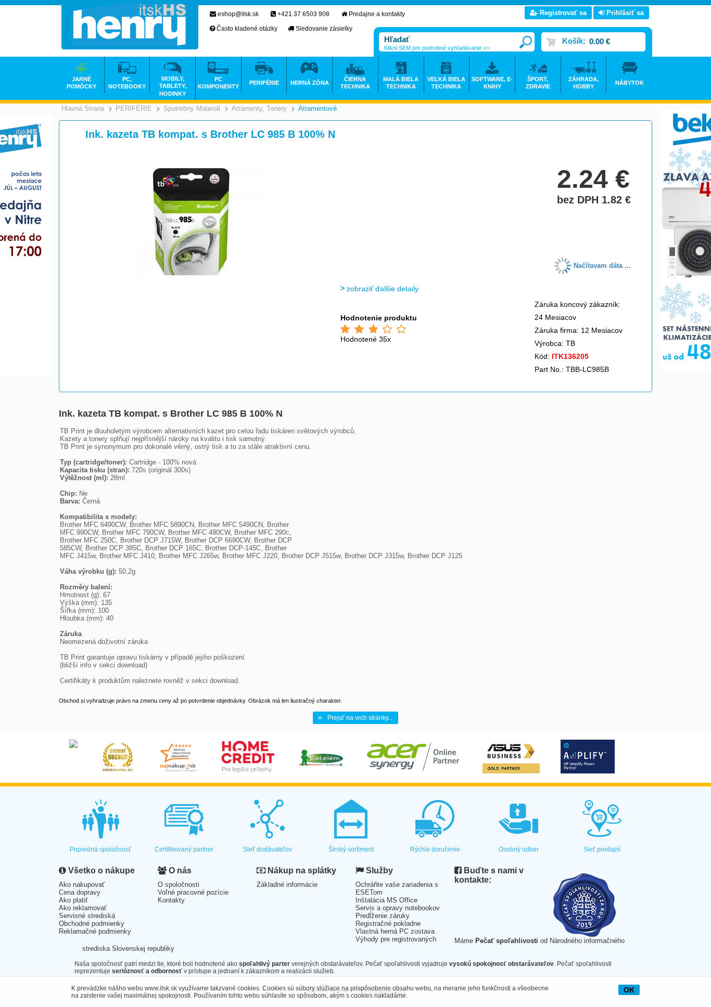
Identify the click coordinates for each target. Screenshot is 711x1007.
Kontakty (171, 900)
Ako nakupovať (82, 884)
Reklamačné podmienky (95, 931)
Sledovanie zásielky (324, 28)
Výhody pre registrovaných (395, 939)
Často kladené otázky (247, 28)
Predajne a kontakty (377, 14)
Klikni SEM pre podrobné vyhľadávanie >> (436, 48)
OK (629, 990)
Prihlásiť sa (624, 13)
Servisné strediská (87, 916)
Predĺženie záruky (382, 916)
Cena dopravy (79, 892)
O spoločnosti (178, 884)
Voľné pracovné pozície (193, 892)
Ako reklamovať (83, 908)
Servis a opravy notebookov (397, 908)
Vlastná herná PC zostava (395, 931)
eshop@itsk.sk (238, 14)
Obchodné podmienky (91, 923)
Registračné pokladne (388, 923)
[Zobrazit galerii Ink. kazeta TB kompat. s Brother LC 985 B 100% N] (193, 279)
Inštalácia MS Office (386, 900)
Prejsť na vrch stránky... (360, 717)
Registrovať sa (562, 13)
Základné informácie (287, 884)
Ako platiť (73, 900)
